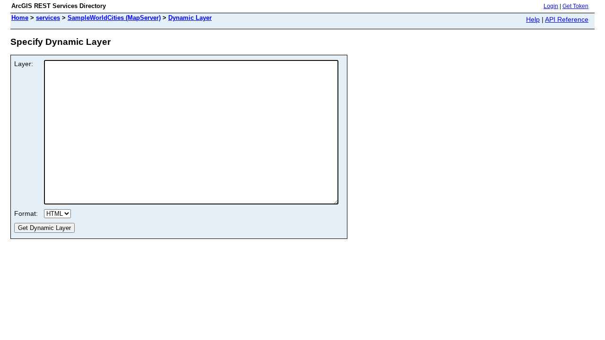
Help (533, 19)
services (48, 17)
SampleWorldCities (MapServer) (114, 17)
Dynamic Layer (190, 17)
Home (19, 17)
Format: (26, 213)
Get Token (575, 6)
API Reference (566, 19)
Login (551, 6)
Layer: (23, 64)
